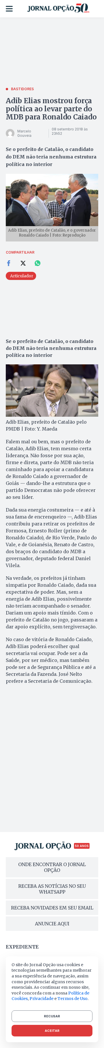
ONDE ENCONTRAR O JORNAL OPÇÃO (52, 867)
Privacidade (41, 998)
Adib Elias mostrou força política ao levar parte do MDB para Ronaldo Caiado (51, 108)
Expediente (22, 947)
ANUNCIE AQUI (52, 924)
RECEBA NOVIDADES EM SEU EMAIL (52, 908)
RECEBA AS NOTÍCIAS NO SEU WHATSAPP (52, 889)
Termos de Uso (72, 998)
